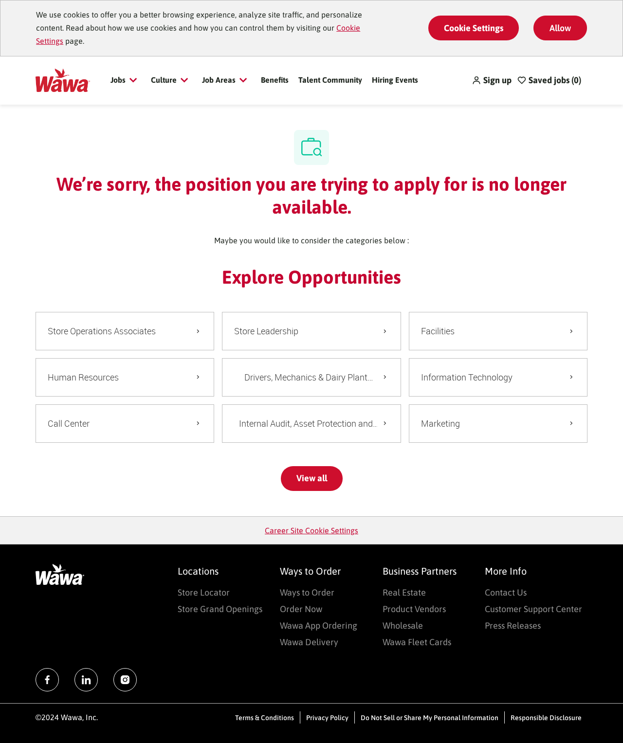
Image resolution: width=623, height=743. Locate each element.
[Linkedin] (86, 679)
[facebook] (47, 679)
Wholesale (403, 625)
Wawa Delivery (309, 642)
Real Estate (404, 592)
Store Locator (204, 592)
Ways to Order (307, 592)
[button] (491, 80)
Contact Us (506, 592)
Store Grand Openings (220, 609)
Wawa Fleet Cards (417, 642)
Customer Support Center (533, 609)
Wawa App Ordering (318, 625)
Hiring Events (395, 79)
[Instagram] (125, 679)
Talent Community (330, 79)
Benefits (275, 79)
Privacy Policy (327, 718)
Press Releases (513, 625)
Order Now (301, 609)
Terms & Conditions (264, 718)
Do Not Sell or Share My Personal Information (429, 718)
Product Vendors (414, 609)
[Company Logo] (63, 79)
